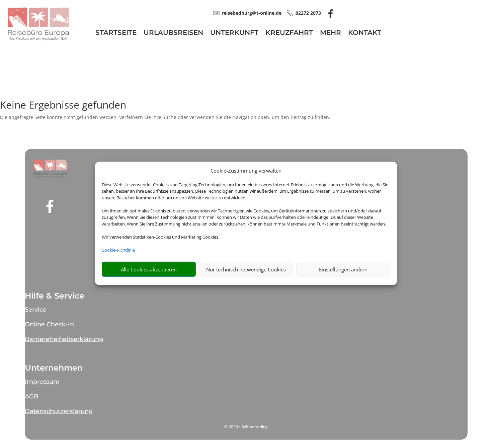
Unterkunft (234, 33)
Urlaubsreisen (173, 33)
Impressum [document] (42, 381)
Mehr (330, 33)
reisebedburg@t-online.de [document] (251, 13)
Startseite (116, 33)
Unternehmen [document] (54, 368)
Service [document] (36, 309)
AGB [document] (31, 396)
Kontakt (364, 33)
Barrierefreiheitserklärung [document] (64, 339)
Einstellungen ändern (343, 269)
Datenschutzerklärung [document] (59, 411)
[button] (50, 168)
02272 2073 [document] (308, 13)
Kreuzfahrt (289, 33)
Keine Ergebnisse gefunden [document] (63, 106)
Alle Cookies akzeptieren (149, 269)
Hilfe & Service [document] (54, 296)
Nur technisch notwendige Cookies (246, 269)
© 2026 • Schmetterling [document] (246, 427)
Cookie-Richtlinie (118, 250)
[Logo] (38, 39)
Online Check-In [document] (49, 324)
